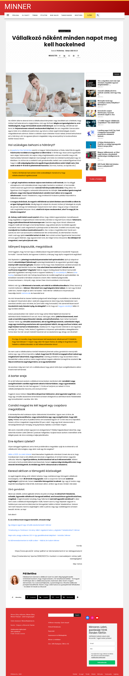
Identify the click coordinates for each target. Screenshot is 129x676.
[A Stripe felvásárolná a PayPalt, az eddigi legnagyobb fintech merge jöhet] (91, 144)
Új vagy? (81, 674)
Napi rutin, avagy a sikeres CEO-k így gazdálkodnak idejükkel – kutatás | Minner (39, 535)
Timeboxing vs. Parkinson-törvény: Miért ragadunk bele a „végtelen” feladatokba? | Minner (44, 530)
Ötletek (93, 674)
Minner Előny (30, 614)
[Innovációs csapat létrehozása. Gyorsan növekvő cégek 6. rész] (91, 113)
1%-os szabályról (59, 272)
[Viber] (78, 56)
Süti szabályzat (15, 631)
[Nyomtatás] (74, 56)
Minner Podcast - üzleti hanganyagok (22, 616)
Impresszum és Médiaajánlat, (57, 635)
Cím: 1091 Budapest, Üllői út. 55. (58, 644)
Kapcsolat (51, 631)
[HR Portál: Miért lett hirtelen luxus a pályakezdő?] (91, 166)
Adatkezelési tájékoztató (18, 629)
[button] (98, 15)
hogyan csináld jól (65, 306)
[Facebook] (60, 56)
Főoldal (75, 674)
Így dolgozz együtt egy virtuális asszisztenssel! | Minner (29, 525)
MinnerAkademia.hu (28, 621)
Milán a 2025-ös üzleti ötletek (19, 454)
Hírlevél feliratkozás (54, 627)
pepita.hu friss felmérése (22, 150)
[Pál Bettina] (16, 580)
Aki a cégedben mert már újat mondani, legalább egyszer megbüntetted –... (109, 83)
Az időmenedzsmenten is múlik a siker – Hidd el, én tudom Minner (33, 540)
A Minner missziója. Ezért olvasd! (58, 622)
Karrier (32, 625)
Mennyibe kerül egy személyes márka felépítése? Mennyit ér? (109, 102)
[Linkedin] (64, 56)
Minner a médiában (54, 639)
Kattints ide (26, 293)
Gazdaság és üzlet (64, 31)
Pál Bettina (60, 51)
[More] (77, 597)
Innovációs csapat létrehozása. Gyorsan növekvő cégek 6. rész (106, 112)
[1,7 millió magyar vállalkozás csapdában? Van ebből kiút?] (91, 123)
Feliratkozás (102, 662)
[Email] (69, 56)
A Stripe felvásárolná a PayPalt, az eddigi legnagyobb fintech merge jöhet (109, 144)
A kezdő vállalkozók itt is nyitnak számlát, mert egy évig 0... (109, 93)
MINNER (17, 6)
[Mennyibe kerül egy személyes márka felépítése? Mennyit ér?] (91, 103)
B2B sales (100, 674)
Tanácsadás (108, 674)
